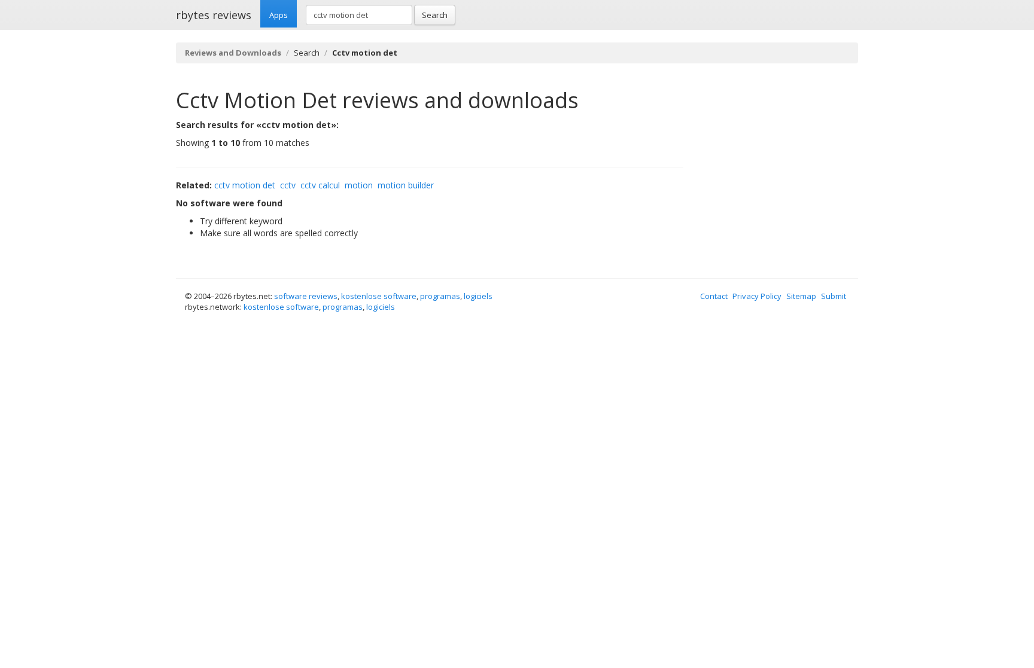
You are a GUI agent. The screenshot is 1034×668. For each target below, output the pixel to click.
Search (435, 15)
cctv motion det (244, 185)
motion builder (406, 185)
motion (359, 185)
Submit (833, 296)
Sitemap (801, 296)
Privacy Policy (756, 296)
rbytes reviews (213, 15)
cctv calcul (320, 185)
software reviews (305, 296)
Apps (278, 15)
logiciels (478, 296)
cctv (288, 185)
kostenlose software (378, 296)
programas (440, 296)
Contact (714, 296)
